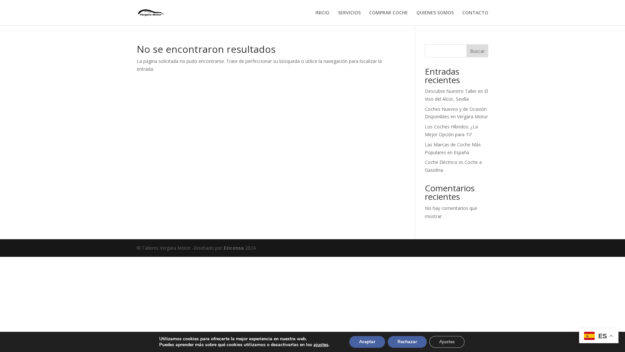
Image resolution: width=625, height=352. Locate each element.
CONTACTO (475, 13)
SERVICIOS (349, 13)
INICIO (322, 13)
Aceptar (367, 342)
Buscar (477, 51)
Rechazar (407, 342)
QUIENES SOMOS (435, 13)
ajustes (320, 345)
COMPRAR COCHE (388, 13)
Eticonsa (234, 248)
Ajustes (447, 342)
